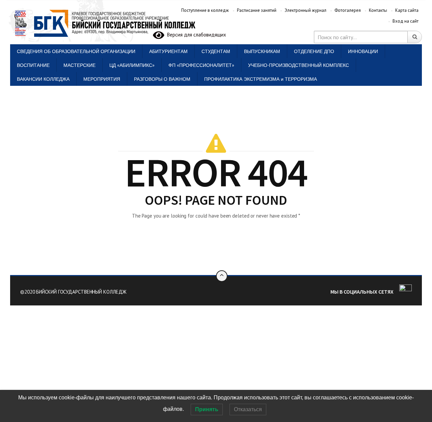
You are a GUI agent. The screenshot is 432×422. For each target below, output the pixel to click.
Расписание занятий (256, 10)
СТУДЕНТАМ (215, 51)
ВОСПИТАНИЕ (33, 65)
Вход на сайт (405, 21)
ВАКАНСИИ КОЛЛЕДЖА (43, 79)
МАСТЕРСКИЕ (79, 65)
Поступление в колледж (205, 10)
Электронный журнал (305, 10)
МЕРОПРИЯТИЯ (101, 79)
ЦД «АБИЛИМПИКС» (132, 65)
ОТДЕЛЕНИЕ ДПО (314, 51)
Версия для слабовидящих (195, 34)
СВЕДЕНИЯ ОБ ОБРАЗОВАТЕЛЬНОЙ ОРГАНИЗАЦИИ (76, 51)
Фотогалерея (347, 10)
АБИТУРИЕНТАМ (168, 51)
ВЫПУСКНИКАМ (262, 51)
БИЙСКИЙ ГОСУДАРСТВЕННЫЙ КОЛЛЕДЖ (81, 292)
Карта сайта (406, 10)
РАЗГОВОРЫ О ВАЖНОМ (162, 79)
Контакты (378, 10)
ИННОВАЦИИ (363, 51)
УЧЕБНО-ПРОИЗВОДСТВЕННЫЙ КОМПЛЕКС (298, 65)
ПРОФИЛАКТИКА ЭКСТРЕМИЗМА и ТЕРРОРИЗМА (260, 79)
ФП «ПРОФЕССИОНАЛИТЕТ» (201, 65)
